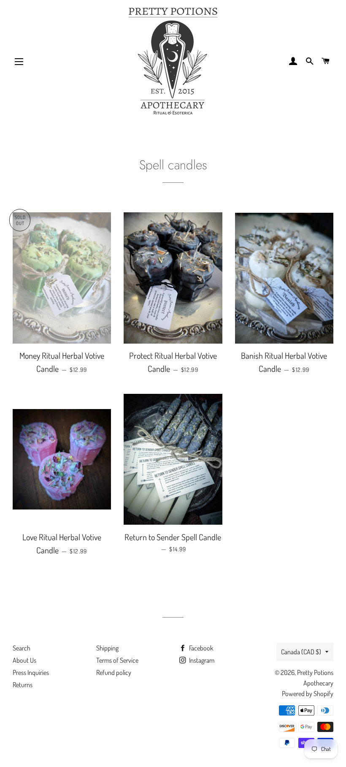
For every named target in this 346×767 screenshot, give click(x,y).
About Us (24, 660)
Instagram (201, 660)
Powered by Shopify (307, 693)
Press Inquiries (31, 672)
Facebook (200, 648)
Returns (22, 684)
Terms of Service (117, 660)
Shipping (107, 648)
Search (21, 648)
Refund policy (113, 672)
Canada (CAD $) (301, 652)
